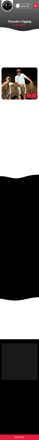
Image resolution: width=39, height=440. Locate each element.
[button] (35, 6)
